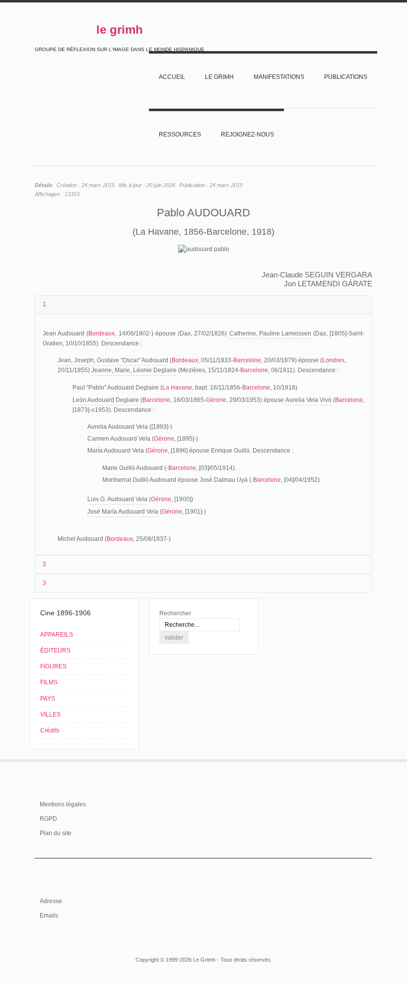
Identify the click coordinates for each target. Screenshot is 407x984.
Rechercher (175, 613)
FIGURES (53, 666)
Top (366, 759)
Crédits (50, 730)
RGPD (48, 818)
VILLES (50, 714)
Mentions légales (63, 804)
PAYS (47, 698)
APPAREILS (56, 634)
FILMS (49, 682)
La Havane (177, 387)
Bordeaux (101, 333)
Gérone (216, 399)
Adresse (51, 901)
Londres (333, 360)
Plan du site (55, 833)
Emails (49, 915)
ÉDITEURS (55, 650)
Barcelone (247, 360)
